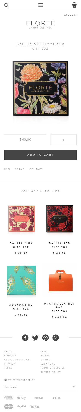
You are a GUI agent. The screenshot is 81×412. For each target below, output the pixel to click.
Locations (48, 363)
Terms (19, 169)
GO (75, 386)
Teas (44, 351)
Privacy (9, 363)
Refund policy (51, 372)
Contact (36, 169)
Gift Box (40, 48)
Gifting (46, 359)
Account (70, 14)
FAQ (7, 169)
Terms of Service (53, 368)
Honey (45, 355)
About (8, 351)
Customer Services (17, 359)
